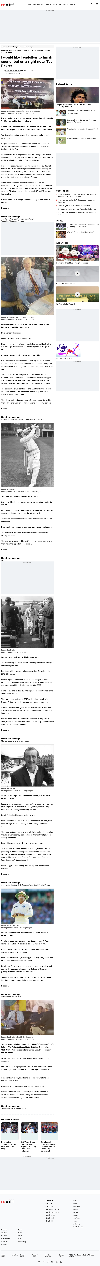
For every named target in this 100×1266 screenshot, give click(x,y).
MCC (7, 419)
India (8, 1108)
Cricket (10, 50)
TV (67, 4)
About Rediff (3, 1256)
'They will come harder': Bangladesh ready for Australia (76, 201)
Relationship (22, 1242)
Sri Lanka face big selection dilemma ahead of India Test (77, 213)
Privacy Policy (22, 1256)
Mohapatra (13, 221)
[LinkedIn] (61, 1262)
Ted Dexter (5, 219)
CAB (3, 419)
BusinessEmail (57, 4)
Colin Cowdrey (14, 419)
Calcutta (13, 1108)
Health (20, 1233)
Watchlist (4, 1242)
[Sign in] (97, 4)
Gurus (64, 4)
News (38, 4)
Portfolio (4, 1244)
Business (76, 1206)
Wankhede (21, 1108)
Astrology (76, 1224)
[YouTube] (57, 1262)
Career (20, 1239)
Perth (3, 997)
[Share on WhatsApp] (39, 1262)
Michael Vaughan (8, 741)
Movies (75, 1209)
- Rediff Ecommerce (52, 1212)
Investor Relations (48, 1256)
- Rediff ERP (49, 1221)
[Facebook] (48, 1262)
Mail (34, 4)
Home (30, 4)
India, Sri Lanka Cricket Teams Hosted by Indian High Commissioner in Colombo (77, 195)
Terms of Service (35, 1256)
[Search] (91, 4)
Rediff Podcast (78, 1227)
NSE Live (4, 1236)
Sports (75, 1212)
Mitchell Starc (44, 885)
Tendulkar (10, 997)
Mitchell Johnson (22, 885)
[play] (77, 253)
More (71, 4)
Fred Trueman (26, 419)
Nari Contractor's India (19, 219)
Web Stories (62, 243)
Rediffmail (48, 1203)
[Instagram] (52, 1262)
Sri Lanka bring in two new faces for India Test (77, 209)
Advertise (15, 1255)
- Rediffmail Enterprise (52, 1209)
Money (47, 4)
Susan (3, 1108)
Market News (5, 1239)
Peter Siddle (34, 885)
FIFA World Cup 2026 (64, 358)
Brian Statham (38, 419)
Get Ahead (76, 1218)
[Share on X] (43, 1262)
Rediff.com (77, 1255)
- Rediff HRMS (50, 1215)
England (21, 221)
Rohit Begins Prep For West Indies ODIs (74, 206)
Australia (25, 741)
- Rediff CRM (49, 1218)
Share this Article (14, 73)
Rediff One (49, 1206)
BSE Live (4, 1233)
